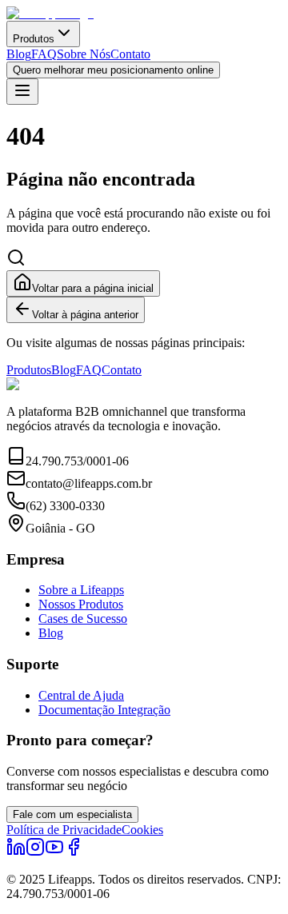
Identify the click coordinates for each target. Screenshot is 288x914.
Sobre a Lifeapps (81, 590)
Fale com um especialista (72, 814)
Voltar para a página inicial (93, 288)
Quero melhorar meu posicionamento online (113, 70)
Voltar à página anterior (85, 315)
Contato (130, 54)
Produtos (33, 39)
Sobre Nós (83, 54)
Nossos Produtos (80, 604)
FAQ (44, 54)
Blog (18, 54)
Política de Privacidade (64, 829)
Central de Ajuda (81, 695)
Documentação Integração (104, 709)
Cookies (142, 829)
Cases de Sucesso (82, 618)
